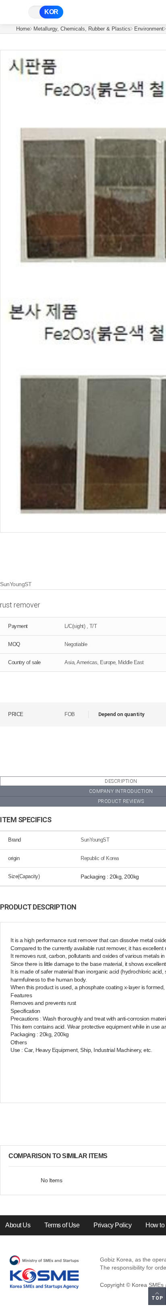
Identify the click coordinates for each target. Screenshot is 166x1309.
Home (23, 29)
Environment (149, 29)
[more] (114, 1156)
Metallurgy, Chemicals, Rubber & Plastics (82, 29)
